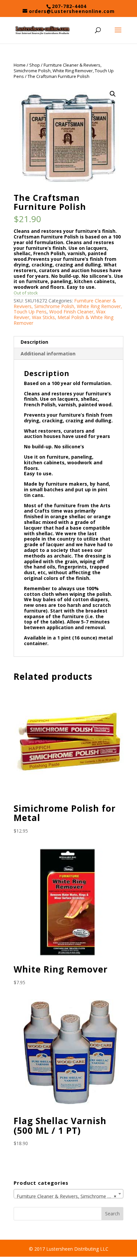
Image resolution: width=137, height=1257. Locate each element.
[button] (113, 94)
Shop (34, 65)
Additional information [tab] (48, 353)
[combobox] (68, 1193)
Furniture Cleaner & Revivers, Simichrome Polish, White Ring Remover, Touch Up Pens (64, 70)
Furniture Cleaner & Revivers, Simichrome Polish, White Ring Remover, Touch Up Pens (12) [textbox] (70, 1196)
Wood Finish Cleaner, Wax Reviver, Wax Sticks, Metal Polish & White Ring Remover (63, 317)
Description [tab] (34, 342)
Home (20, 65)
